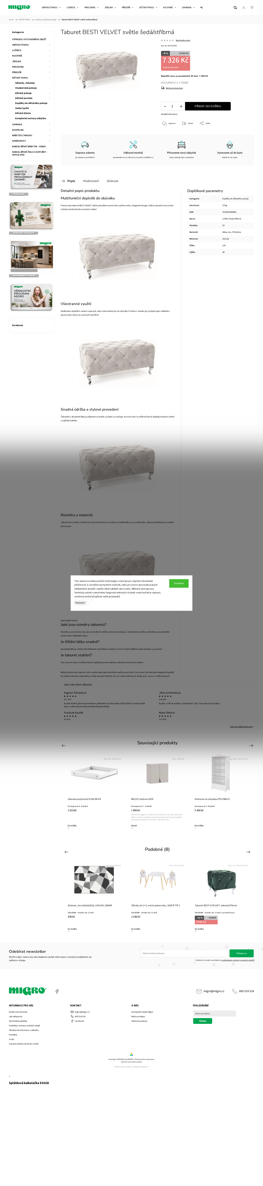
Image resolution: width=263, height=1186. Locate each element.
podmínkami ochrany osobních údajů (237, 960)
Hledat (202, 1021)
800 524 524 (246, 991)
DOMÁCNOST (19, 141)
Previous (64, 745)
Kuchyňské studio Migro (142, 1012)
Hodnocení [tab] (91, 181)
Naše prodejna (138, 1016)
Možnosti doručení (174, 88)
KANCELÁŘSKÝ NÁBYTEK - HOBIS (29, 146)
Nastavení (80, 603)
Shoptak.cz (144, 1067)
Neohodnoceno (183, 40)
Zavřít (244, 133)
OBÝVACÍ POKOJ (20, 44)
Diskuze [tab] (112, 181)
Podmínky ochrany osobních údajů (24, 1025)
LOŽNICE (16, 50)
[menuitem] (51, 7)
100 (224, 245)
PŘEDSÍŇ (16, 72)
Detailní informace (169, 114)
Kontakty (13, 1034)
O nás (11, 1039)
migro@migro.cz (213, 991)
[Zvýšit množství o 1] (181, 106)
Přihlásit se (241, 953)
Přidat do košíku (208, 106)
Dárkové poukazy (139, 1021)
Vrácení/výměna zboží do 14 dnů (23, 1043)
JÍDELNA (16, 61)
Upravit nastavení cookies (131, 1062)
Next (252, 745)
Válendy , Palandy (25, 83)
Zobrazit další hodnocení (241, 726)
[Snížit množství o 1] (165, 106)
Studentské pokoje (26, 88)
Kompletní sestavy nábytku (30, 118)
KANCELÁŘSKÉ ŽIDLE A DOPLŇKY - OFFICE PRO (29, 153)
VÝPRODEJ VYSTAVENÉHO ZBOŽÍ (29, 39)
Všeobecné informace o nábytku (24, 1030)
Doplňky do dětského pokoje (31, 103)
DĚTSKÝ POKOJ (20, 77)
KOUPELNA (18, 130)
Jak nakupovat (15, 1016)
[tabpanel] (157, 790)
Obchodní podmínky (18, 1021)
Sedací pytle (22, 108)
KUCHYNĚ (17, 55)
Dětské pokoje (23, 93)
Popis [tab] (71, 181)
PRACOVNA (18, 67)
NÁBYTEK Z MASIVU (22, 135)
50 (223, 225)
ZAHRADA (17, 124)
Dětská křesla (23, 113)
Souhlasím (179, 583)
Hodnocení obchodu (18, 1012)
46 (223, 252)
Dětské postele (23, 98)
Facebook (57, 991)
